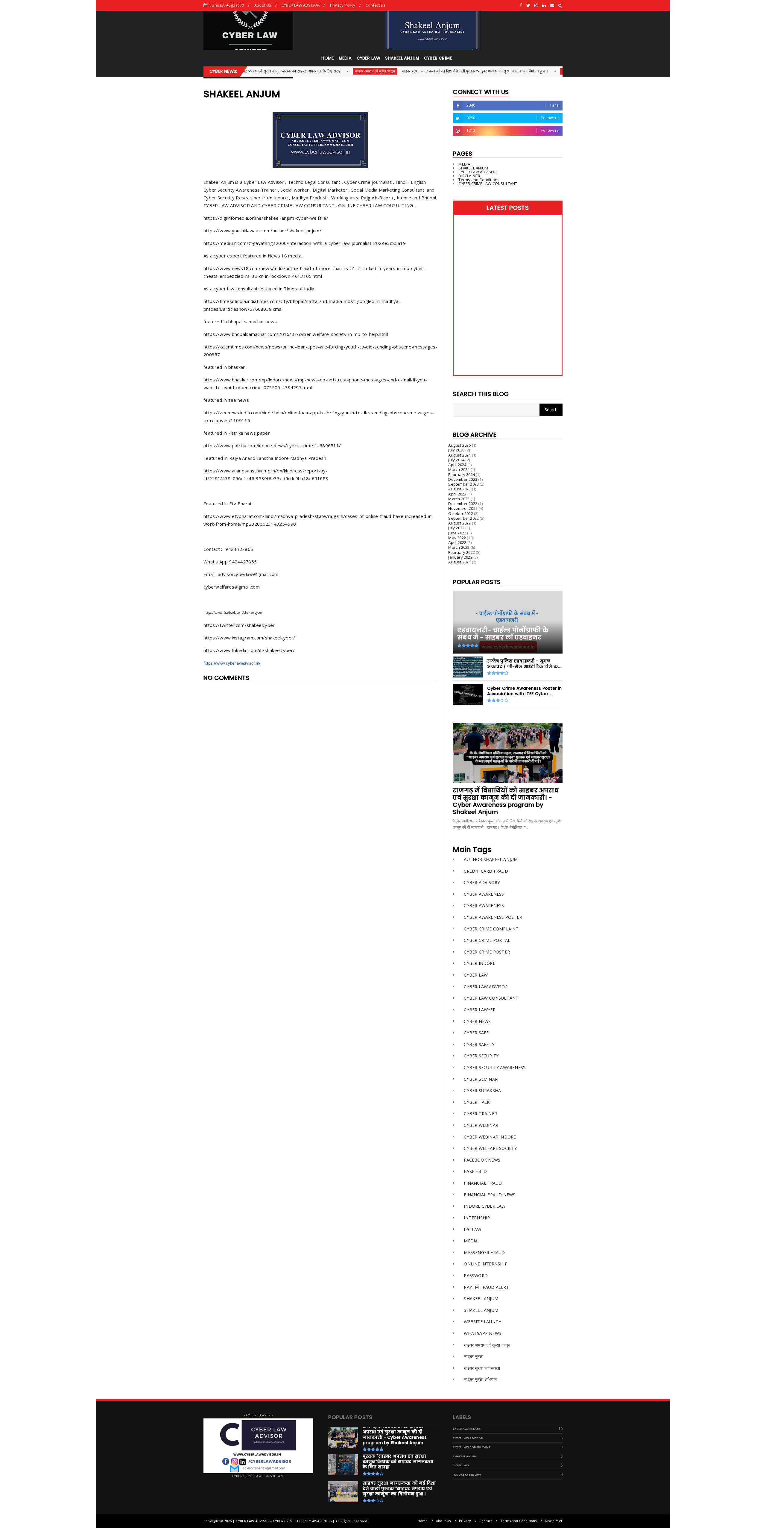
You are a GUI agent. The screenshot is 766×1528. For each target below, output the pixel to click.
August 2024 (459, 455)
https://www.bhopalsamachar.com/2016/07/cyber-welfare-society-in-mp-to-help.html (295, 334)
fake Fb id (475, 1171)
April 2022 (457, 542)
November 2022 (463, 508)
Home (423, 1520)
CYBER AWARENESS (484, 905)
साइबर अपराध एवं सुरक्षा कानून (311, 71)
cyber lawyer (479, 1009)
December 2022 (462, 503)
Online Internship (485, 1264)
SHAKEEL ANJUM (402, 58)
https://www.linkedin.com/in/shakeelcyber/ (249, 650)
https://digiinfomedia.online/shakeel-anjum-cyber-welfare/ (265, 218)
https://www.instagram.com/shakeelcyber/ (249, 638)
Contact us (375, 5)
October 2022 (460, 513)
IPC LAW (472, 1229)
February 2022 (461, 552)
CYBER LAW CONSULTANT (491, 998)
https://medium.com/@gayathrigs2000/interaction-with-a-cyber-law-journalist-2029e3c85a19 (304, 243)
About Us (262, 5)
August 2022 (459, 523)
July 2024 (456, 460)
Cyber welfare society (490, 1148)
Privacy (465, 1520)
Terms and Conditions (478, 179)
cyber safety (479, 1044)
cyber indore (479, 963)
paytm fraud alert (486, 1287)
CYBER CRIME (438, 58)
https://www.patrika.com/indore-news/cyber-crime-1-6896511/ (272, 445)
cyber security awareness (494, 1067)
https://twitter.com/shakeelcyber (239, 625)
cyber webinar (481, 1125)
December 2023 (462, 479)
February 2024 (461, 474)
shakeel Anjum (481, 1298)
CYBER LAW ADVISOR (301, 5)
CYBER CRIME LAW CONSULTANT (487, 183)
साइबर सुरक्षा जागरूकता (482, 1368)
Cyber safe (476, 1033)
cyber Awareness (484, 894)
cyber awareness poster (493, 917)
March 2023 (458, 498)
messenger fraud (484, 1252)
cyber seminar (481, 1079)
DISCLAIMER (469, 175)
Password (476, 1275)
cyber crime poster (487, 952)
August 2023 (459, 489)
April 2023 (457, 494)
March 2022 (458, 547)
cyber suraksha (482, 1090)
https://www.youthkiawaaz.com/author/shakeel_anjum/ (262, 231)
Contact (485, 1520)
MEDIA (345, 58)
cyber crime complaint (491, 929)
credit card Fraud (486, 871)
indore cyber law (484, 1206)
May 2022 (457, 537)
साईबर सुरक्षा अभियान (480, 1379)
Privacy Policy (342, 5)
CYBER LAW (369, 58)
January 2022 (460, 557)
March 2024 (458, 469)
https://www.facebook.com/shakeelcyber (232, 612)
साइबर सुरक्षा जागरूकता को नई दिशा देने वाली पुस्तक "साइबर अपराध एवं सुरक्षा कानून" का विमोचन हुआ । (412, 71)
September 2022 (463, 518)
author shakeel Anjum (491, 859)
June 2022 (457, 533)
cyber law (476, 975)
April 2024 (457, 464)
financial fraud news (489, 1194)
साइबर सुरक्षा (473, 1356)
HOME (327, 58)
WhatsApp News (482, 1333)
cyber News (509, 71)
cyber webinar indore (490, 1137)
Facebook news (482, 1160)
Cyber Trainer (480, 1113)
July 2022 (456, 527)
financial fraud (483, 1183)
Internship (477, 1218)
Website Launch (482, 1321)
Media (471, 1241)
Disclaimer (554, 1520)
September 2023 (463, 484)
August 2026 (459, 445)
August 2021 (459, 562)
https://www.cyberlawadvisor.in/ (231, 663)
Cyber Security (481, 1056)
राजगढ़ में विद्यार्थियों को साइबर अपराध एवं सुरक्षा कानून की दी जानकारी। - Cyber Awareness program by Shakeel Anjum (506, 801)
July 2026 (456, 450)
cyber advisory (482, 882)
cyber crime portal (487, 940)
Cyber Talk (477, 1102)
